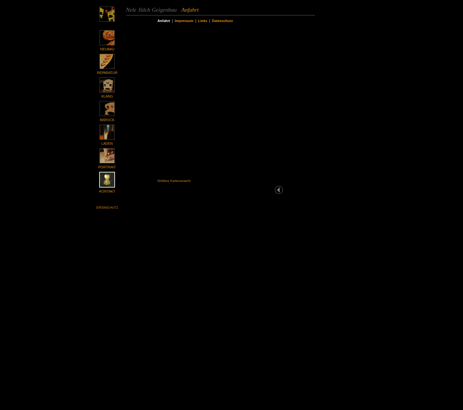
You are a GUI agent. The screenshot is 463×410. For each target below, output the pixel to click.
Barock (107, 120)
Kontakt (107, 191)
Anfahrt (163, 21)
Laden (107, 143)
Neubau (107, 49)
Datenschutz (107, 207)
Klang (107, 96)
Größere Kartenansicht (174, 181)
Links (202, 21)
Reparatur (107, 73)
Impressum (184, 21)
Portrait (107, 167)
